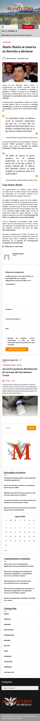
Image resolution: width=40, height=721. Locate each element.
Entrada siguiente (10, 360)
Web (7, 329)
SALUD (19, 365)
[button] (20, 27)
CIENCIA (6, 614)
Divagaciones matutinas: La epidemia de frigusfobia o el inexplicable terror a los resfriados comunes (18, 574)
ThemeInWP (19, 718)
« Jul (5, 550)
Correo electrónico (13, 319)
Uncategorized (9, 672)
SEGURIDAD (7, 656)
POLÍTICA (7, 646)
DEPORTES (7, 619)
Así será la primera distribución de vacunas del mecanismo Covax (19, 372)
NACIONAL (7, 42)
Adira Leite (7, 571)
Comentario (10, 284)
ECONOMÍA (7, 624)
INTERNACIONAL (9, 365)
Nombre (9, 309)
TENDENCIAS (8, 667)
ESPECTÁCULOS (9, 630)
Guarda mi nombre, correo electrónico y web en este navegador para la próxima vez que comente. (21, 341)
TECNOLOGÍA (8, 662)
